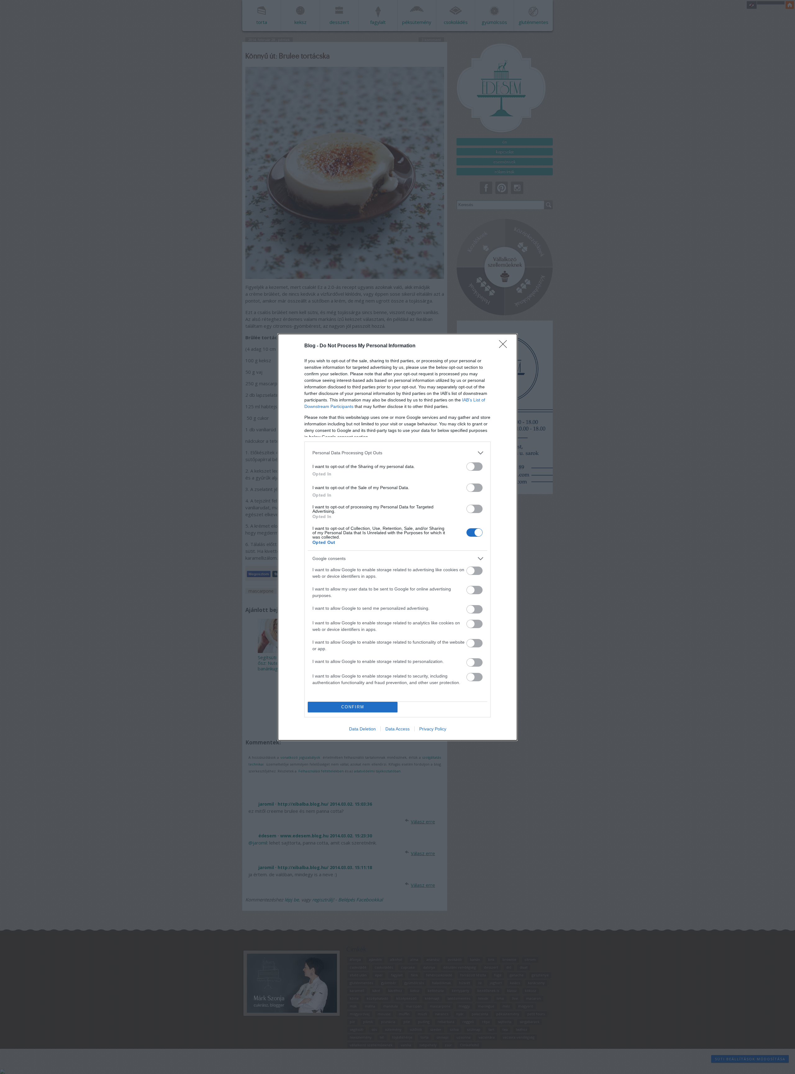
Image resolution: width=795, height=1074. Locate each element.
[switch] (474, 466)
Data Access (397, 728)
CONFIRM (352, 707)
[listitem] (397, 453)
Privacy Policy (432, 728)
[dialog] (397, 537)
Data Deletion (362, 728)
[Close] (505, 346)
